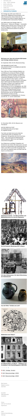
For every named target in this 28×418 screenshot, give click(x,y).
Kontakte (3, 393)
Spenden (3, 386)
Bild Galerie (4, 383)
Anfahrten (3, 396)
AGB (2, 411)
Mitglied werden (5, 385)
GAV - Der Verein (9, 2)
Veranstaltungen (10, 11)
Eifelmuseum (8, 6)
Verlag (6, 7)
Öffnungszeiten (5, 394)
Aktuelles (7, 0)
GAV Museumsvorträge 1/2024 (11, 373)
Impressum (4, 405)
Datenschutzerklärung (6, 413)
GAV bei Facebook (6, 403)
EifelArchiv (7, 4)
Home (2, 402)
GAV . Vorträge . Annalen (9, 370)
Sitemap (3, 414)
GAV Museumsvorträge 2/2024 (11, 376)
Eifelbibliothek (9, 9)
